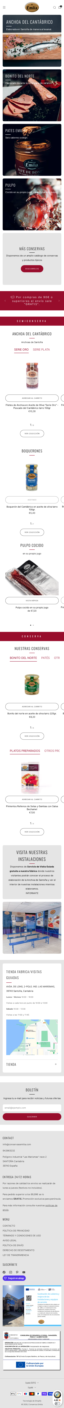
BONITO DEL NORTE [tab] (23, 658)
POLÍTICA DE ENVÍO (13, 1245)
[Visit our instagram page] (10, 1272)
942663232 (9, 1150)
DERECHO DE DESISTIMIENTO (18, 1250)
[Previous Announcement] (5, 301)
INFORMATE (32, 893)
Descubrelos (32, 269)
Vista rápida (32, 601)
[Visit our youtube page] (24, 1272)
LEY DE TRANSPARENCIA (16, 1255)
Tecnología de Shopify (32, 1401)
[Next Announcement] (59, 301)
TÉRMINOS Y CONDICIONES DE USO (22, 1235)
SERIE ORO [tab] (21, 349)
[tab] (30, 625)
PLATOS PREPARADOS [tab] (25, 751)
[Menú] (4, 7)
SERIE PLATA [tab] (41, 349)
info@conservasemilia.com (17, 1144)
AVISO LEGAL (10, 1240)
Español (30, 1387)
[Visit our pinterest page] (17, 1272)
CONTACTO (9, 1225)
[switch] (57, 1403)
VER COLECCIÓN (32, 434)
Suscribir (32, 1117)
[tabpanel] (32, 392)
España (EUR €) (30, 1382)
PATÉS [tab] (45, 658)
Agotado (32, 500)
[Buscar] (54, 7)
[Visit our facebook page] (4, 1272)
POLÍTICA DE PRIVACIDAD (16, 1230)
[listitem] (32, 301)
